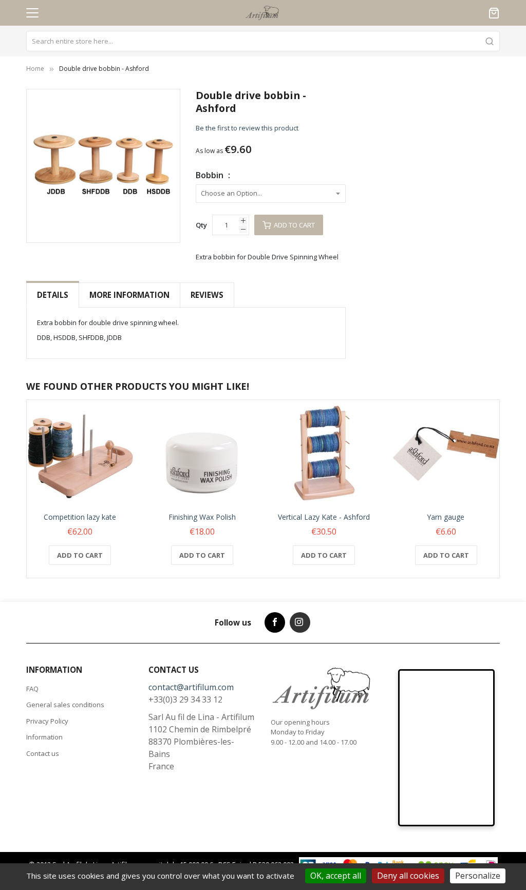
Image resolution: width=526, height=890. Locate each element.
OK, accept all (335, 875)
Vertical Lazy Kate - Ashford (324, 517)
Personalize (477, 875)
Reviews (207, 295)
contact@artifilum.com (191, 687)
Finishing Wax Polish (202, 517)
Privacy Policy (47, 721)
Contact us (42, 753)
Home (35, 68)
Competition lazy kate (80, 517)
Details (52, 295)
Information (44, 737)
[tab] (52, 295)
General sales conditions (65, 704)
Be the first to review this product (247, 127)
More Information (129, 295)
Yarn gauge (445, 517)
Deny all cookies (408, 875)
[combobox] (263, 41)
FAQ (32, 688)
